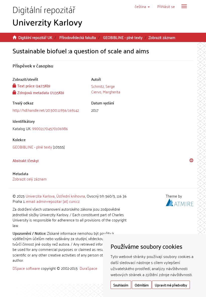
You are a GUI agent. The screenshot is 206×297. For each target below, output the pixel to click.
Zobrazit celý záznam (30, 178)
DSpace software (26, 268)
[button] (142, 6)
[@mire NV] (179, 201)
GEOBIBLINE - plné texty (122, 37)
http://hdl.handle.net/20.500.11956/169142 (46, 110)
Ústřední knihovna (70, 195)
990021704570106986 (50, 128)
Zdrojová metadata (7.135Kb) (40, 92)
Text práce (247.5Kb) (33, 85)
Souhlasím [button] (120, 285)
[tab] (48, 128)
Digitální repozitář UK (35, 37)
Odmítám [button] (142, 285)
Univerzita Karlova (40, 195)
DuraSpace (88, 268)
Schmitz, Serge (103, 86)
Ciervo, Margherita (105, 91)
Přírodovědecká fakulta (77, 37)
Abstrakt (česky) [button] (26, 160)
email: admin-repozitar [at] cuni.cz (53, 201)
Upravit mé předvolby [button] (171, 285)
